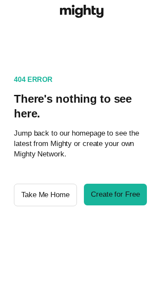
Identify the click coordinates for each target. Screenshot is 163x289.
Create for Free (115, 194)
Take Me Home (45, 195)
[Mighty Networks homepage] (81, 12)
